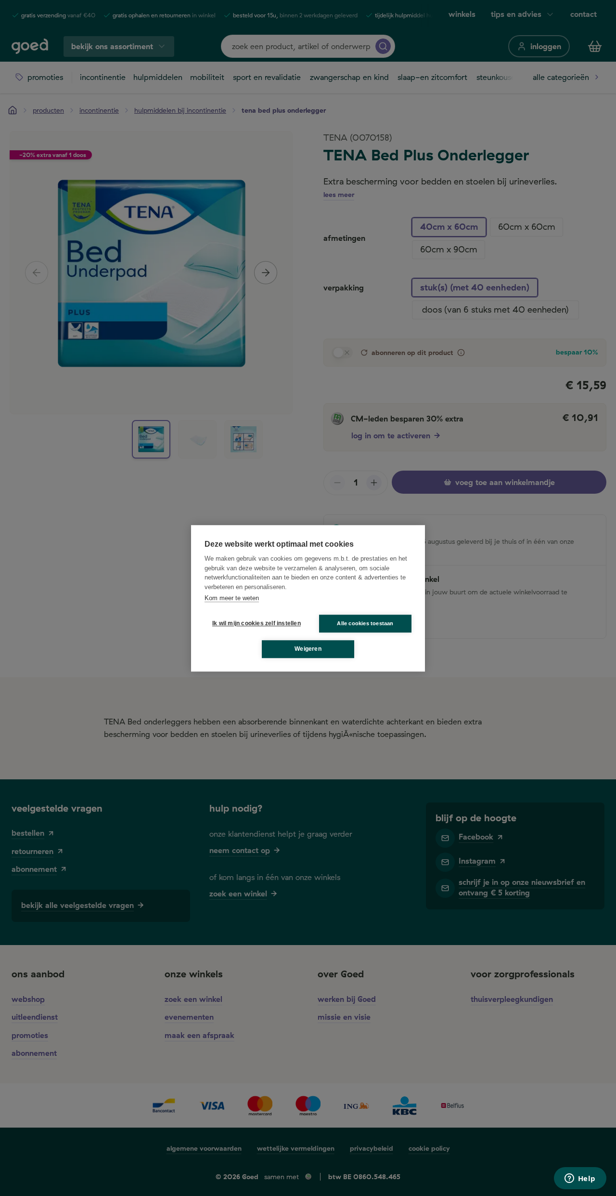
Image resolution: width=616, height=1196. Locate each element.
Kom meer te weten (232, 598)
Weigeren (308, 648)
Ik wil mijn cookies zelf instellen (254, 623)
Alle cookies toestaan (365, 623)
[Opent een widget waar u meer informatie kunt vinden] (579, 1179)
